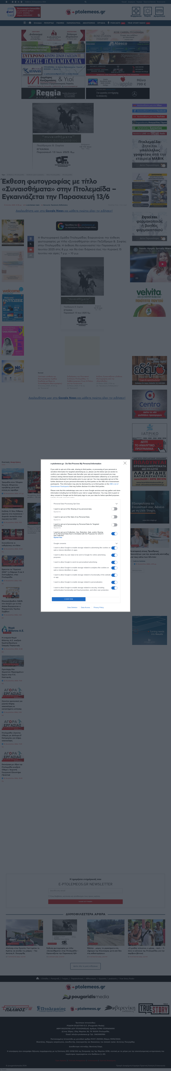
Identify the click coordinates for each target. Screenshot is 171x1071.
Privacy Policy (99, 607)
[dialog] (85, 535)
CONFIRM (68, 599)
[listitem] (85, 504)
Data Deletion (72, 607)
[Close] (126, 464)
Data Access (85, 607)
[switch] (114, 508)
